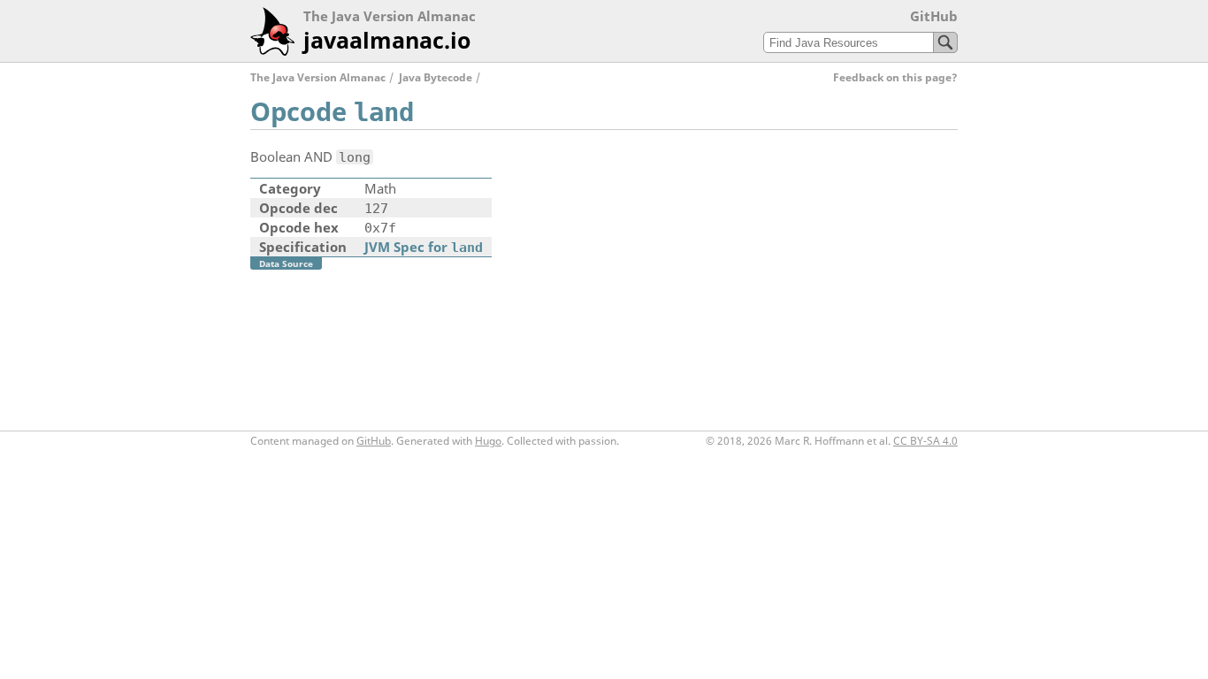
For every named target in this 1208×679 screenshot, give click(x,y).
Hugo (488, 440)
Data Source (286, 263)
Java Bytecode (435, 77)
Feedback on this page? (895, 77)
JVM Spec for (423, 247)
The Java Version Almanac (318, 77)
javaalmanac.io (386, 40)
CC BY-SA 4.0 (925, 440)
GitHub (934, 16)
